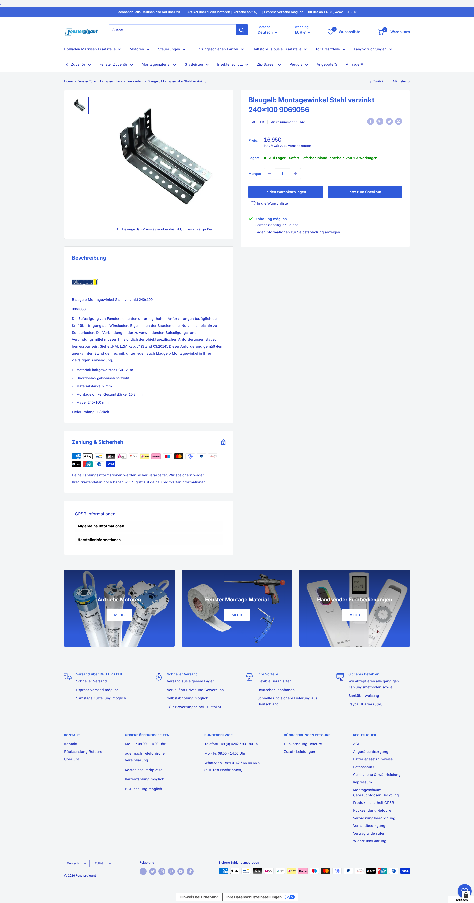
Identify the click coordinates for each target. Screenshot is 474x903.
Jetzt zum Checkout (364, 191)
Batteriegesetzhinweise (373, 759)
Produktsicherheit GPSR (373, 802)
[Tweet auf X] (389, 121)
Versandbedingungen (371, 825)
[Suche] (242, 29)
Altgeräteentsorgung (370, 751)
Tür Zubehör (74, 64)
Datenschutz (363, 766)
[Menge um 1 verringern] (269, 173)
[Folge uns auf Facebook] (143, 871)
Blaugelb (256, 122)
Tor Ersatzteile (328, 49)
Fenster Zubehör (113, 64)
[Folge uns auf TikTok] (190, 871)
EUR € (99, 863)
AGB (357, 743)
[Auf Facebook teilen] (370, 121)
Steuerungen (169, 49)
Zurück (378, 81)
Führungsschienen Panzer (216, 49)
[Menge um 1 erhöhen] (295, 173)
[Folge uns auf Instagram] (161, 871)
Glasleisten (194, 64)
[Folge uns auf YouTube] (180, 871)
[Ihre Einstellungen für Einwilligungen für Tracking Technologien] (466, 895)
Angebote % (327, 64)
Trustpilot (213, 706)
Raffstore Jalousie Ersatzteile (277, 49)
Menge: (254, 173)
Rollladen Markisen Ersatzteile (90, 49)
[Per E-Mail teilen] (398, 121)
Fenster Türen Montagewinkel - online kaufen (110, 81)
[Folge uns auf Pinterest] (171, 871)
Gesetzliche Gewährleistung (377, 774)
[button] (461, 899)
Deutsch (73, 863)
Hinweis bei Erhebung (199, 897)
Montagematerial (156, 64)
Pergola (296, 64)
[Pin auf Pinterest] (379, 121)
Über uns (71, 759)
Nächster (399, 81)
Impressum (362, 782)
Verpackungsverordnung (374, 818)
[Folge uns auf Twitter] (152, 871)
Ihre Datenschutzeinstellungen (254, 897)
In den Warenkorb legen (285, 191)
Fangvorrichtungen (370, 49)
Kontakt (70, 743)
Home (68, 81)
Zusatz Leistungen (299, 751)
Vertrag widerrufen (369, 833)
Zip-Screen (266, 64)
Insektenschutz (230, 64)
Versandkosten (299, 145)
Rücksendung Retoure (83, 751)
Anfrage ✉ (355, 64)
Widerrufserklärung (369, 841)
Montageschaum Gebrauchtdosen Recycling (376, 792)
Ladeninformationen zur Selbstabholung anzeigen (297, 232)
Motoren (137, 49)
